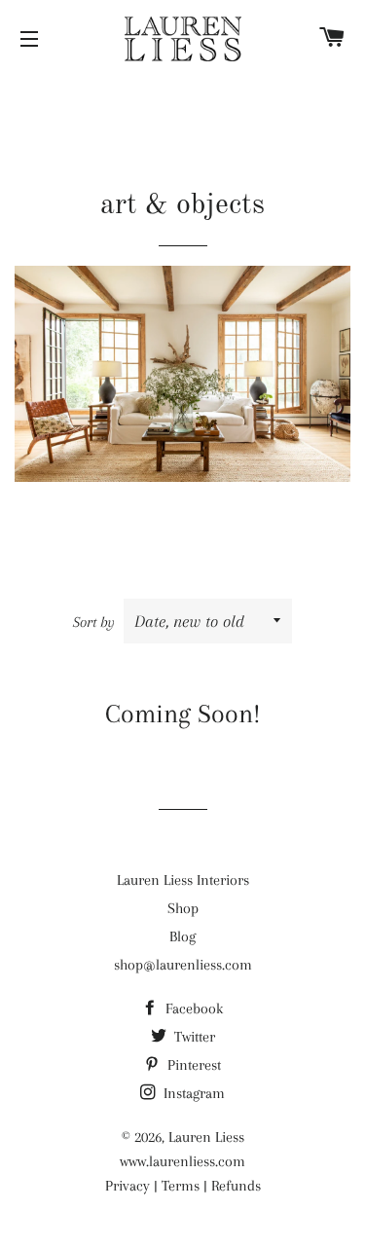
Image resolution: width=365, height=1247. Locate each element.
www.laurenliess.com (182, 1161)
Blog (182, 936)
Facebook (192, 1008)
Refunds (236, 1185)
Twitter (192, 1036)
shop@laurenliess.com (183, 964)
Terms (181, 1185)
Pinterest (192, 1065)
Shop (183, 908)
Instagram (192, 1093)
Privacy (127, 1185)
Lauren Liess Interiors (183, 880)
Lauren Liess (206, 1137)
